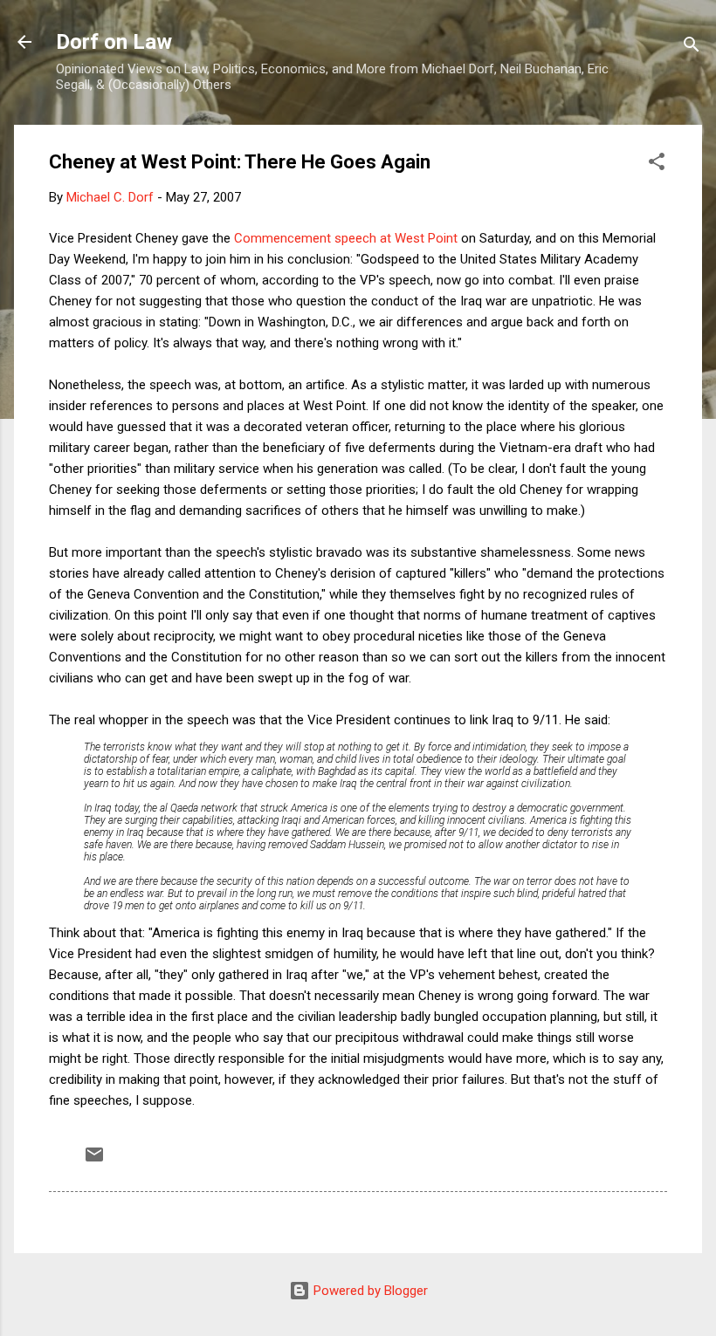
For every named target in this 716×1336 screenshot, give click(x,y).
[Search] (691, 47)
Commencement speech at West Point (346, 238)
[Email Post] (94, 1160)
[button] (656, 164)
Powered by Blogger (369, 1290)
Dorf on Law (114, 42)
